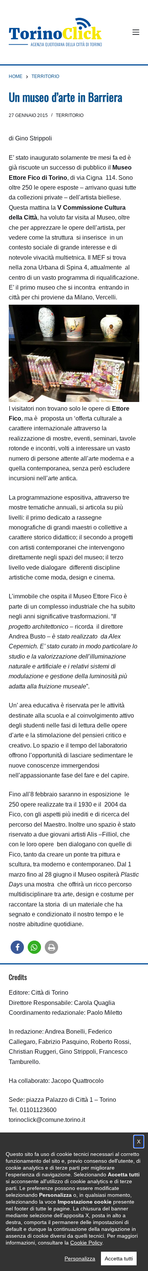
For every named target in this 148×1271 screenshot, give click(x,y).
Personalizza (80, 1258)
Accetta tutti (119, 1258)
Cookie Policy (86, 1243)
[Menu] (135, 32)
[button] (17, 947)
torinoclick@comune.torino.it (47, 1120)
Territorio (69, 115)
